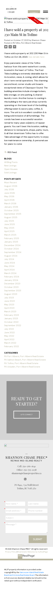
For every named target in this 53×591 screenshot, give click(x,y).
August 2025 (10, 217)
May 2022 (9, 335)
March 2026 (10, 203)
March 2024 (10, 273)
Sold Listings (10, 172)
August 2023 (10, 294)
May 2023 (9, 304)
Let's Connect (27, 415)
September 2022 (12, 325)
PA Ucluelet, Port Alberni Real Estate (22, 366)
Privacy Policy (10, 552)
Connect (34, 12)
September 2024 (12, 252)
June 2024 (9, 262)
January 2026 (11, 206)
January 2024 (11, 280)
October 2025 (11, 210)
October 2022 (11, 322)
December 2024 (12, 245)
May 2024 (9, 266)
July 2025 (9, 220)
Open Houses (11, 169)
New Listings (10, 165)
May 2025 (9, 227)
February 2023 (11, 315)
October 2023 (11, 287)
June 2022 (9, 332)
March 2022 (10, 342)
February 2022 (11, 346)
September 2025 (12, 213)
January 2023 (11, 318)
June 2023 (9, 301)
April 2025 (9, 231)
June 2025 (9, 224)
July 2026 (9, 189)
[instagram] (26, 479)
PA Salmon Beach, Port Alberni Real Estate (25, 359)
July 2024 (9, 259)
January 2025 (11, 241)
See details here (36, 56)
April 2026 (9, 199)
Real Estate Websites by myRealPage (33, 552)
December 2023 (12, 283)
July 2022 (9, 329)
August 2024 (10, 255)
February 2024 (11, 276)
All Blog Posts (11, 162)
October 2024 (11, 248)
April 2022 (9, 339)
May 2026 (9, 196)
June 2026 (9, 193)
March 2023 (10, 311)
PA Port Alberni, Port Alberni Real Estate (24, 356)
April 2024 (9, 269)
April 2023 (9, 308)
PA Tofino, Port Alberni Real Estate (27, 43)
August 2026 (10, 186)
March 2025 (10, 234)
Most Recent (10, 182)
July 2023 (9, 297)
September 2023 (12, 290)
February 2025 (11, 238)
